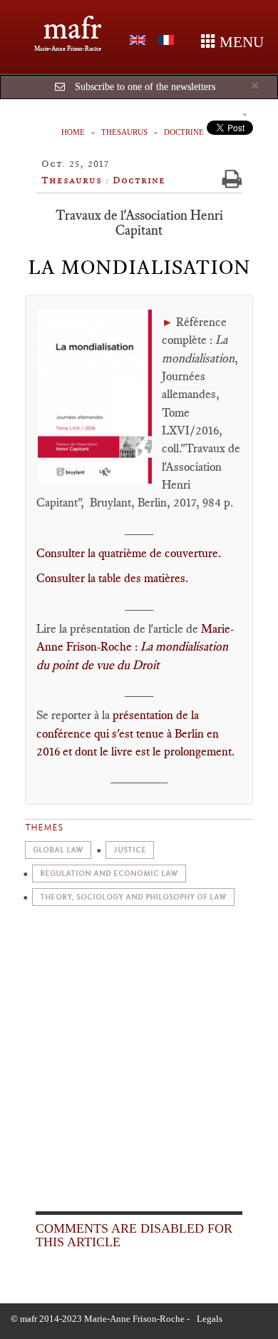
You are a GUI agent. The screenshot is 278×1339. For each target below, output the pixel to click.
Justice (129, 850)
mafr (72, 28)
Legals (209, 1318)
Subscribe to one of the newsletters (145, 86)
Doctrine (184, 132)
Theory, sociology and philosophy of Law (133, 897)
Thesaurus (124, 132)
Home (73, 132)
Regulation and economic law (109, 873)
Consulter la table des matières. (112, 578)
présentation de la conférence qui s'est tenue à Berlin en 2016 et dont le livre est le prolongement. (135, 733)
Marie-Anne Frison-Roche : (135, 646)
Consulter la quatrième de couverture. (128, 553)
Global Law (58, 850)
